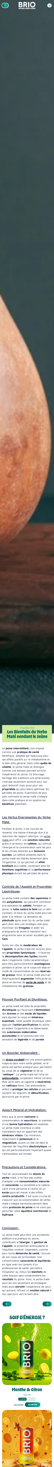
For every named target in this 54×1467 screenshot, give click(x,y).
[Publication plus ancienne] (7, 1304)
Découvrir (18, 1405)
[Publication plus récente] (47, 1304)
